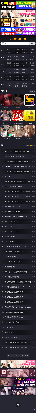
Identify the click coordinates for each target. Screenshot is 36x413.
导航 (2, 84)
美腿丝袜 (9, 72)
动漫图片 (32, 69)
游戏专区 (32, 49)
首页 (9, 355)
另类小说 (16, 79)
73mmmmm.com (18, 39)
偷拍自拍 (16, 63)
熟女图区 (24, 72)
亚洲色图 (16, 69)
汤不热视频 (32, 83)
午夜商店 (16, 83)
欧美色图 (24, 69)
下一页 (21, 355)
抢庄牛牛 (32, 52)
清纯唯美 (16, 72)
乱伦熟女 (24, 66)
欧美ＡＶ (24, 56)
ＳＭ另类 (32, 59)
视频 (2, 57)
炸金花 (16, 52)
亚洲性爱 (9, 63)
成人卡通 (24, 63)
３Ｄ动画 (32, 56)
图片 (2, 71)
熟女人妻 (9, 59)
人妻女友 (24, 76)
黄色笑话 (24, 79)
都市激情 (9, 76)
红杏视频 (9, 86)
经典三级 (16, 66)
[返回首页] (33, 409)
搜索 (32, 43)
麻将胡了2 (9, 52)
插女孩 (9, 83)
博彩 (2, 51)
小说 (2, 77)
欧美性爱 (32, 63)
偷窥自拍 (9, 69)
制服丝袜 (9, 66)
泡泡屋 (16, 86)
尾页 (26, 355)
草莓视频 (24, 83)
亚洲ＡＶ (9, 56)
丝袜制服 (16, 59)
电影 (2, 64)
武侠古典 (32, 76)
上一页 (15, 355)
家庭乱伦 (16, 76)
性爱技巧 (32, 79)
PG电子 (9, 49)
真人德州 (16, 49)
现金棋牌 (24, 52)
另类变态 (32, 66)
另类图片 (32, 72)
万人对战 (24, 49)
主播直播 (24, 59)
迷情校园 (9, 79)
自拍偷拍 (16, 56)
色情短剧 (24, 86)
